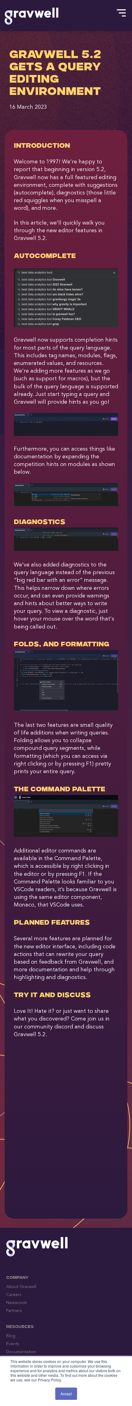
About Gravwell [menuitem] (21, 1287)
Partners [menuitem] (14, 1311)
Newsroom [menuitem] (16, 1303)
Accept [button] (66, 1393)
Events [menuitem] (12, 1344)
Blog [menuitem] (10, 1336)
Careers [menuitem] (13, 1295)
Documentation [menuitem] (21, 1352)
